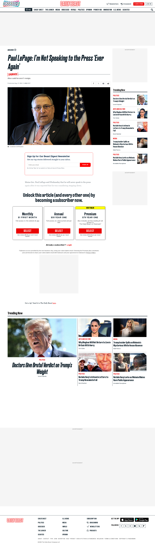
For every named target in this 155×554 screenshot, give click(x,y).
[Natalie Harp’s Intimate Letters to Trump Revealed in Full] (142, 131)
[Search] (152, 10)
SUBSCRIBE (138, 4)
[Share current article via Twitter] (98, 83)
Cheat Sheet (39, 10)
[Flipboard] (144, 526)
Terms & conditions (111, 538)
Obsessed (65, 10)
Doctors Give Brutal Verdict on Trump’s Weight (42, 368)
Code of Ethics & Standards (86, 538)
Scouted (126, 10)
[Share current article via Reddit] (108, 83)
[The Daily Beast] (70, 3)
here (54, 303)
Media (57, 10)
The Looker (49, 10)
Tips (51, 538)
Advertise (61, 538)
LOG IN (148, 4)
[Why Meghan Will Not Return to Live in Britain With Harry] (142, 118)
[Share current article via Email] (103, 83)
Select (28, 230)
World (64, 527)
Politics (81, 10)
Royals (73, 10)
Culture (65, 531)
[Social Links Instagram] (130, 526)
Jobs (55, 538)
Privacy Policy (61, 168)
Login (69, 245)
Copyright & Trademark (127, 538)
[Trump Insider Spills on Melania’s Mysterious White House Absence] (142, 147)
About (40, 538)
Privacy (72, 538)
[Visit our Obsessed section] (18, 3)
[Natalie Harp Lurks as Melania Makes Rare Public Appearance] (142, 163)
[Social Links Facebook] (121, 526)
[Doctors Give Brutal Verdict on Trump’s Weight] (142, 104)
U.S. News (117, 10)
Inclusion (100, 538)
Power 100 (97, 10)
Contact (46, 538)
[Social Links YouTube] (135, 526)
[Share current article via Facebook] (94, 83)
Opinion (89, 10)
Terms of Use (51, 168)
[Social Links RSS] (139, 526)
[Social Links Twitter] (126, 526)
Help (67, 538)
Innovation (107, 10)
